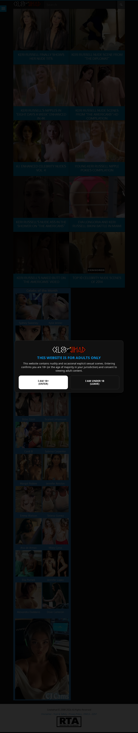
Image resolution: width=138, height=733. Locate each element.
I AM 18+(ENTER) (43, 382)
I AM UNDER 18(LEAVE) (94, 382)
